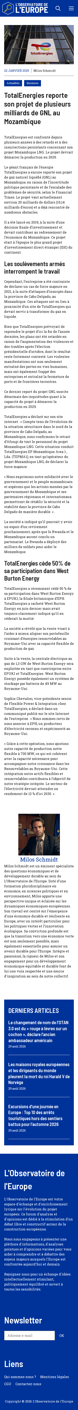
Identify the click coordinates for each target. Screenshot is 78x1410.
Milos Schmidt (44, 71)
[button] (58, 8)
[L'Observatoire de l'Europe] (25, 8)
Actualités (13, 83)
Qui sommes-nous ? (20, 1377)
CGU (7, 1384)
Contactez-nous (28, 1384)
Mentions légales (54, 1377)
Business (32, 83)
